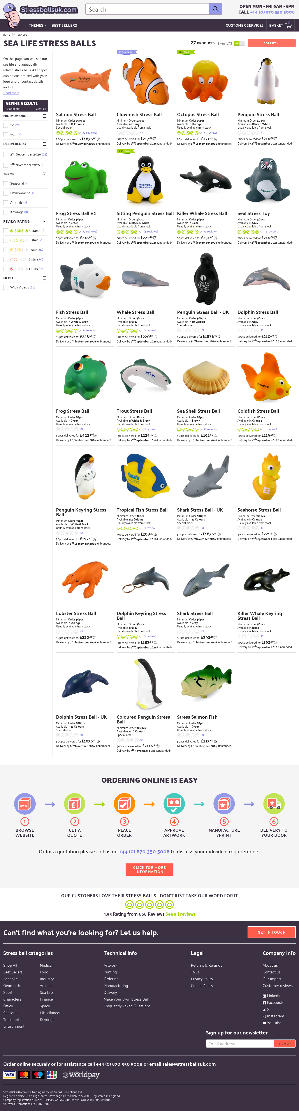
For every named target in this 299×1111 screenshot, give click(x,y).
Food (44, 971)
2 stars (35, 259)
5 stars (36, 230)
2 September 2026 (28, 154)
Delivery (110, 992)
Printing (110, 971)
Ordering (111, 978)
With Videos (22, 287)
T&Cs (195, 971)
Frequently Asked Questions (127, 1005)
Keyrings (19, 212)
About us (270, 964)
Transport (11, 1019)
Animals (18, 202)
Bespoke (10, 978)
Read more (11, 92)
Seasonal (19, 183)
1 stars (35, 268)
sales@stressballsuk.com (189, 1063)
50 (15, 125)
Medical (46, 964)
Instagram (275, 1015)
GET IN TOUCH (272, 932)
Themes (36, 25)
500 (15, 134)
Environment (22, 193)
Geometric (12, 985)
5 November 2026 (27, 165)
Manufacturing (116, 985)
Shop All (10, 964)
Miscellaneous (51, 1012)
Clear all (41, 108)
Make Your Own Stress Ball (126, 998)
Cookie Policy (202, 985)
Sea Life (46, 992)
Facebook (275, 1002)
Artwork (110, 964)
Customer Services (245, 25)
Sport (7, 992)
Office (8, 1005)
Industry (47, 978)
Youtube (274, 1022)
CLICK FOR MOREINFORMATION (149, 869)
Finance (46, 998)
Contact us (272, 971)
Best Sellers (64, 25)
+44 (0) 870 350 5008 (272, 12)
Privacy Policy (202, 978)
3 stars (35, 249)
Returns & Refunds (206, 964)
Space (45, 1005)
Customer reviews (278, 985)
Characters (12, 998)
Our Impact (272, 978)
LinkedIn (274, 995)
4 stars (35, 240)
